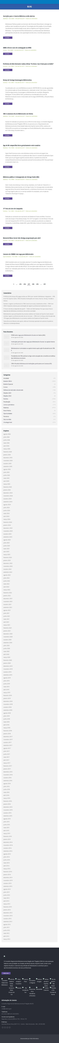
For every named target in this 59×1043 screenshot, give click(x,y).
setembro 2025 (7, 466)
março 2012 (6, 939)
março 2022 (6, 590)
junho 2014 (6, 860)
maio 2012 (6, 933)
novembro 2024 (8, 496)
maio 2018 (6, 722)
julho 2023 (6, 543)
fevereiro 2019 (7, 695)
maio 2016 (6, 792)
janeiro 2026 (7, 455)
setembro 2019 (7, 675)
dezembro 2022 (7, 563)
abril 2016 (6, 795)
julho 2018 (6, 716)
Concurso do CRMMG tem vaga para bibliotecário (18, 254)
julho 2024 (6, 507)
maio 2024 (6, 513)
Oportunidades (7, 256)
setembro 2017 (7, 745)
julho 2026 (6, 437)
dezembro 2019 (7, 666)
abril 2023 (6, 551)
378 (33, 284)
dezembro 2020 (7, 634)
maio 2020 (6, 651)
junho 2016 (6, 789)
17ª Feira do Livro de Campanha (13, 209)
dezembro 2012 (7, 913)
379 (37, 284)
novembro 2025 (8, 460)
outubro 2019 (7, 672)
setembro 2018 (7, 710)
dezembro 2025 (7, 457)
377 (29, 284)
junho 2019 (6, 684)
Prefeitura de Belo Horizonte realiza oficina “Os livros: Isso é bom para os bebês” (28, 64)
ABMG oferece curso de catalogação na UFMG (17, 48)
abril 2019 (6, 689)
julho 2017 (6, 751)
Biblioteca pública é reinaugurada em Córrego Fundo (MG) (21, 177)
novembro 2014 (8, 845)
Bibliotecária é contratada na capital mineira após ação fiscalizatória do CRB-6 (33, 349)
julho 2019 (6, 681)
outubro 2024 (7, 499)
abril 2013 (6, 901)
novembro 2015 (8, 810)
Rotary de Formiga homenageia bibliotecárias (17, 80)
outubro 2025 (7, 463)
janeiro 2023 (7, 560)
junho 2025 (6, 475)
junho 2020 (6, 648)
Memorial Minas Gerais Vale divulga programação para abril (22, 238)
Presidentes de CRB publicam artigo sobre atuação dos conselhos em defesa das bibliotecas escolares (33, 357)
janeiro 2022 (7, 595)
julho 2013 (6, 892)
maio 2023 (6, 549)
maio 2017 (6, 757)
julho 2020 (6, 645)
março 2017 (6, 763)
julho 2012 (6, 927)
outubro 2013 (7, 883)
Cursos (5, 50)
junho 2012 (6, 930)
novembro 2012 (8, 916)
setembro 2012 (7, 921)
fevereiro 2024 (7, 522)
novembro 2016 (8, 775)
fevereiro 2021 (7, 628)
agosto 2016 (7, 783)
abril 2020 (6, 654)
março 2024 (6, 519)
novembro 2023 (8, 531)
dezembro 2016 (7, 772)
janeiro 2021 (7, 631)
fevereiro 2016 (7, 801)
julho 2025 (6, 472)
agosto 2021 (7, 610)
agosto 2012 (7, 924)
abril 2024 (6, 516)
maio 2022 (6, 584)
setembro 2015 (7, 816)
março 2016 (6, 798)
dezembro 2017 (7, 736)
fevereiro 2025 (7, 487)
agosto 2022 (7, 575)
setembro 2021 (7, 607)
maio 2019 (6, 687)
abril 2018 (6, 725)
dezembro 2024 (7, 493)
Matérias (5, 18)
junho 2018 (6, 719)
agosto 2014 (7, 854)
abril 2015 (6, 830)
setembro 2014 (7, 851)
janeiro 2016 (7, 804)
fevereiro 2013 (7, 907)
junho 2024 (6, 510)
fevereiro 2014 (7, 871)
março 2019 (6, 692)
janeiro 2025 (7, 490)
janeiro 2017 (7, 769)
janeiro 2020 (7, 663)
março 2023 (6, 554)
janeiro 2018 (7, 733)
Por (11, 18)
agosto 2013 (7, 889)
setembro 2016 (7, 780)
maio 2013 (6, 898)
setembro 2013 (7, 886)
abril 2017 (6, 760)
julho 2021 (6, 613)
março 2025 (6, 484)
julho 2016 (6, 786)
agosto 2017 (7, 748)
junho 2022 (6, 581)
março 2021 (6, 625)
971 (45, 284)
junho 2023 (6, 546)
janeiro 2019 (7, 698)
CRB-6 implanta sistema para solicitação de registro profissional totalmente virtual (27, 306)
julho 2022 (6, 578)
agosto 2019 (7, 678)
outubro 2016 (7, 778)
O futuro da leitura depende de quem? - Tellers (16, 309)
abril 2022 (6, 587)
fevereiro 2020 (7, 660)
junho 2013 (6, 895)
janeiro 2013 (7, 910)
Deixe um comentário (31, 18)
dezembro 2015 (7, 807)
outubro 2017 (7, 742)
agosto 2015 (7, 819)
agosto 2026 (7, 434)
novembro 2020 (8, 637)
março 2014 (6, 869)
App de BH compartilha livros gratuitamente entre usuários (21, 145)
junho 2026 (6, 440)
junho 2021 (6, 616)
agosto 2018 (7, 713)
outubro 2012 (7, 918)
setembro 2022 (7, 572)
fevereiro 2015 (7, 836)
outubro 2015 (7, 813)
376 (25, 284)
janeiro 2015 (7, 839)
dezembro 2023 (7, 528)
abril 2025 (6, 481)
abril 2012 (6, 936)
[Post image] (6, 336)
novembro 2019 (8, 669)
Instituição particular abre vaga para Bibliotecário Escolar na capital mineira (33, 342)
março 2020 (6, 657)
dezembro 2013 (7, 877)
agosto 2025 (7, 469)
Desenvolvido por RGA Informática (29, 1038)
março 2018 (6, 728)
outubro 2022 (7, 569)
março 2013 (6, 904)
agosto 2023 (7, 540)
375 (20, 284)
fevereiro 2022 (7, 593)
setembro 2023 (7, 537)
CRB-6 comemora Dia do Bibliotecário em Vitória (18, 114)
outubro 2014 (7, 848)
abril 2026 (6, 446)
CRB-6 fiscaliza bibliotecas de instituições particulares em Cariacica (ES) (31, 363)
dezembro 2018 (7, 701)
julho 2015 (6, 822)
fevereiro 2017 (7, 766)
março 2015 (6, 833)
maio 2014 (6, 863)
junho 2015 (6, 824)
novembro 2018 (8, 704)
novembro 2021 (8, 601)
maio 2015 (6, 827)
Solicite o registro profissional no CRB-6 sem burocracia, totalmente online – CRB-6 (27, 304)
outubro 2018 (7, 707)
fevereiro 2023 (7, 557)
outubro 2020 (7, 640)
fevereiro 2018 (7, 731)
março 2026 (6, 449)
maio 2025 (6, 478)
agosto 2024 (7, 504)
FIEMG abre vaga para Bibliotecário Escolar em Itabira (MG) (28, 335)
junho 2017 (6, 754)
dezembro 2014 (7, 842)
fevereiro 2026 (7, 452)
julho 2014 (6, 857)
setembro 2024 (7, 502)
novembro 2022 (8, 566)
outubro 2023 (7, 534)
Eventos (5, 66)
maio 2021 (6, 619)
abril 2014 (6, 866)
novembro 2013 (8, 880)
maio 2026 (6, 443)
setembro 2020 (7, 642)
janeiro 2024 (7, 525)
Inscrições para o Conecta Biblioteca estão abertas (19, 16)
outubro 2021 (7, 604)
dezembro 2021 (7, 598)
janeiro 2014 (7, 874)
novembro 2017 (8, 739)
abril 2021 (6, 622)
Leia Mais (7, 37)
